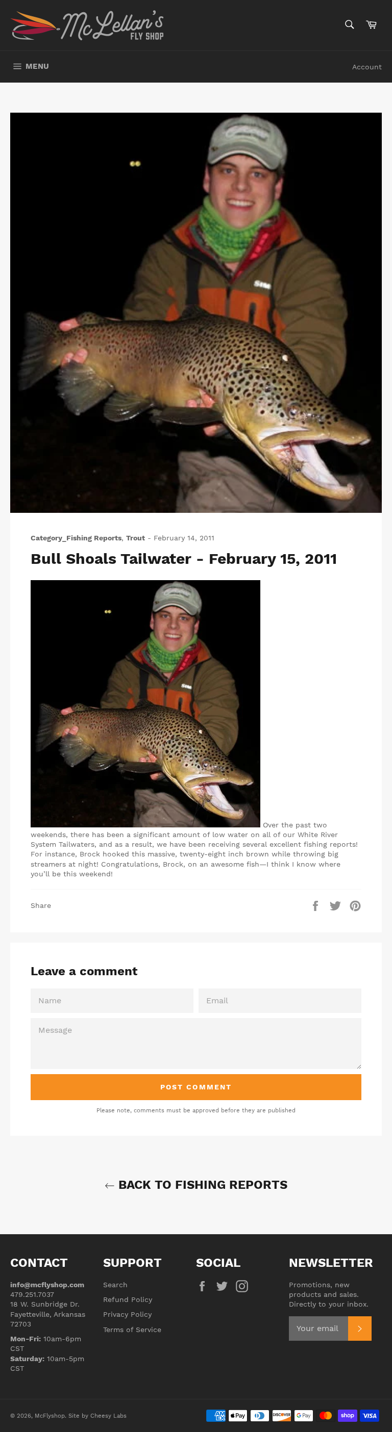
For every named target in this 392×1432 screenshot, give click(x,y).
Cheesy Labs (108, 1416)
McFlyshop (50, 1416)
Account (367, 67)
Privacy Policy (127, 1314)
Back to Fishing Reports (201, 1185)
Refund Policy (127, 1299)
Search (115, 1285)
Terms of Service (132, 1329)
